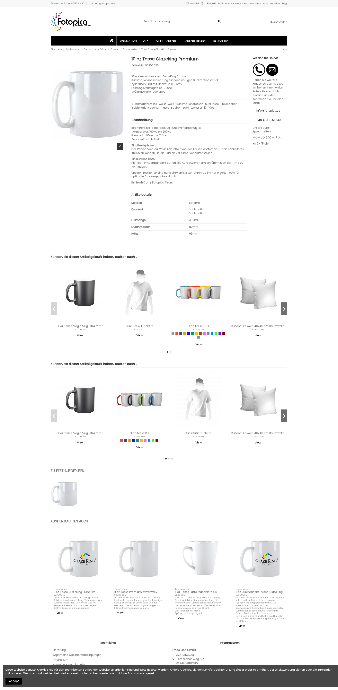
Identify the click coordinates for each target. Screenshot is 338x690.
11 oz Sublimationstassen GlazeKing (259, 592)
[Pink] (204, 333)
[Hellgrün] (216, 333)
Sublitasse (212, 104)
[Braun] (200, 333)
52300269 (258, 329)
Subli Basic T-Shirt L (198, 433)
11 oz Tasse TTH (198, 326)
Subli (186, 108)
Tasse (165, 108)
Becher (176, 108)
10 (205, 108)
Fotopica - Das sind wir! (69, 665)
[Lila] (219, 333)
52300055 (241, 594)
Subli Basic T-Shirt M (139, 326)
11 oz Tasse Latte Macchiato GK (196, 592)
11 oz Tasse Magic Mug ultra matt (80, 326)
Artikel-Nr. (138, 65)
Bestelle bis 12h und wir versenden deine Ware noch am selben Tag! (247, 3)
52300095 (198, 329)
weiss (162, 104)
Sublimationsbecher (145, 108)
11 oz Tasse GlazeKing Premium (74, 592)
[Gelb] (196, 333)
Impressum (60, 660)
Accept (14, 681)
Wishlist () (196, 3)
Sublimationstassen (189, 104)
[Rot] (176, 333)
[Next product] (286, 49)
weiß (171, 104)
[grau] (173, 333)
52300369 (198, 436)
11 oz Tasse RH (139, 433)
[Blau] (188, 333)
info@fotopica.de (268, 111)
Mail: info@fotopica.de (102, 3)
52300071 (139, 436)
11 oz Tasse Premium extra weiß (135, 592)
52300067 (80, 329)
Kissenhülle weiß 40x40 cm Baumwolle (257, 326)
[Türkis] (198, 337)
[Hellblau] (212, 333)
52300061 (180, 594)
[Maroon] (223, 333)
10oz (211, 108)
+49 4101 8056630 (268, 120)
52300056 (59, 594)
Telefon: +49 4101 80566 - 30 (68, 3)
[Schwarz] (180, 333)
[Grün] (192, 333)
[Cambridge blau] (208, 333)
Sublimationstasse (144, 104)
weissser (196, 108)
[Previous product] (284, 49)
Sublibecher (229, 104)
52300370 (139, 329)
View (80, 335)
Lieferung (59, 650)
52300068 (120, 594)
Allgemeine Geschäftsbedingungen (77, 655)
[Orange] (184, 333)
